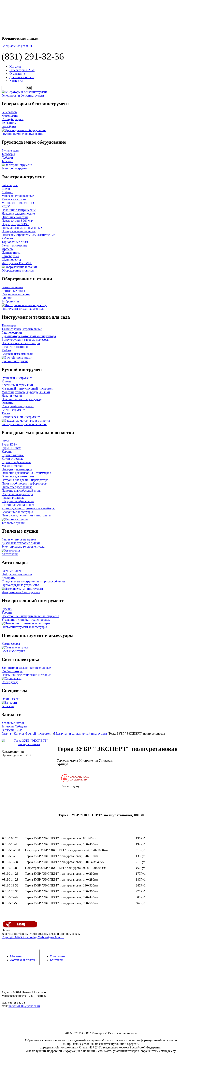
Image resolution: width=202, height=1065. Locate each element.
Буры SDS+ (9, 444)
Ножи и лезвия (12, 395)
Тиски (6, 413)
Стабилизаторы (12, 671)
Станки (7, 298)
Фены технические (14, 245)
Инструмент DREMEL (17, 263)
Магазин (15, 66)
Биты (5, 441)
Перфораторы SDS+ (15, 224)
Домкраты (8, 577)
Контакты (16, 80)
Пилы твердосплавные (17, 487)
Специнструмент (13, 409)
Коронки (7, 451)
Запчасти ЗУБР (12, 730)
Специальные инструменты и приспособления (33, 581)
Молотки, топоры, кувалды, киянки (26, 392)
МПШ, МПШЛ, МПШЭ (18, 203)
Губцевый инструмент (17, 377)
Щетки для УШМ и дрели (19, 504)
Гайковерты (10, 185)
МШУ (6, 206)
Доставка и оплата (21, 77)
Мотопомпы (10, 115)
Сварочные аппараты (16, 294)
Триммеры (9, 325)
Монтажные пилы (14, 199)
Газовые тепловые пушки (19, 539)
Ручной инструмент (39, 733)
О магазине (17, 73)
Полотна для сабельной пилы (21, 490)
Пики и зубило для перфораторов (24, 483)
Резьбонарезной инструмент (21, 417)
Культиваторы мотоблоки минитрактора (29, 336)
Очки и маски (11, 698)
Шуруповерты (11, 259)
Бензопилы (9, 122)
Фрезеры (7, 249)
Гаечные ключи (12, 570)
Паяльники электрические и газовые (26, 674)
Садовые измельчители (17, 353)
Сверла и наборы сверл (17, 494)
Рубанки (7, 238)
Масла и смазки (12, 465)
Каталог (19, 733)
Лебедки (7, 157)
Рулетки (7, 609)
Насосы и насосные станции (21, 343)
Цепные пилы (11, 252)
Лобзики (7, 192)
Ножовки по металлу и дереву (22, 399)
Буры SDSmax (11, 448)
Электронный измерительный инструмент (30, 616)
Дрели (6, 188)
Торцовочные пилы (15, 242)
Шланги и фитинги (15, 346)
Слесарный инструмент (18, 406)
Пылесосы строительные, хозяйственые (28, 234)
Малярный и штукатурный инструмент (28, 388)
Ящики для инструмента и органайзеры (28, 508)
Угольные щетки (13, 723)
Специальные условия (17, 45)
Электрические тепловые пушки (24, 546)
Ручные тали (10, 150)
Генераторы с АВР (22, 70)
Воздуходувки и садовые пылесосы (25, 339)
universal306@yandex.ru (24, 1006)
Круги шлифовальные (16, 462)
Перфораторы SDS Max (17, 220)
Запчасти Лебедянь (14, 726)
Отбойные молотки (15, 217)
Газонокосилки (12, 332)
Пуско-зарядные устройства (20, 585)
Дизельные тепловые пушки (21, 543)
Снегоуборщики (12, 119)
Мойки (6, 350)
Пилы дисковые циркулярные (22, 227)
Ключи (6, 381)
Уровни (7, 612)
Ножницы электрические (19, 210)
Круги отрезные (12, 458)
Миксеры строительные (18, 195)
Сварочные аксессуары (17, 511)
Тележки (7, 161)
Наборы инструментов (17, 574)
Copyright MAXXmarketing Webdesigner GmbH (33, 937)
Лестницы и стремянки (17, 385)
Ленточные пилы (13, 290)
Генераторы (9, 112)
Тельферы (8, 154)
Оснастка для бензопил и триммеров (26, 472)
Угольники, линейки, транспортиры (26, 619)
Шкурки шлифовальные (18, 501)
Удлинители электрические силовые (26, 667)
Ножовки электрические (18, 213)
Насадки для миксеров (17, 469)
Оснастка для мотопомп (18, 476)
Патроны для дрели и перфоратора (25, 480)
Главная (7, 733)
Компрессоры (11, 643)
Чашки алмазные (13, 497)
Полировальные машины (19, 231)
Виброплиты (10, 301)
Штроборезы (10, 256)
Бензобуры (9, 126)
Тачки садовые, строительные (22, 329)
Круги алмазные (13, 455)
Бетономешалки (12, 287)
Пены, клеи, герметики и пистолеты (26, 515)
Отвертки (8, 402)
